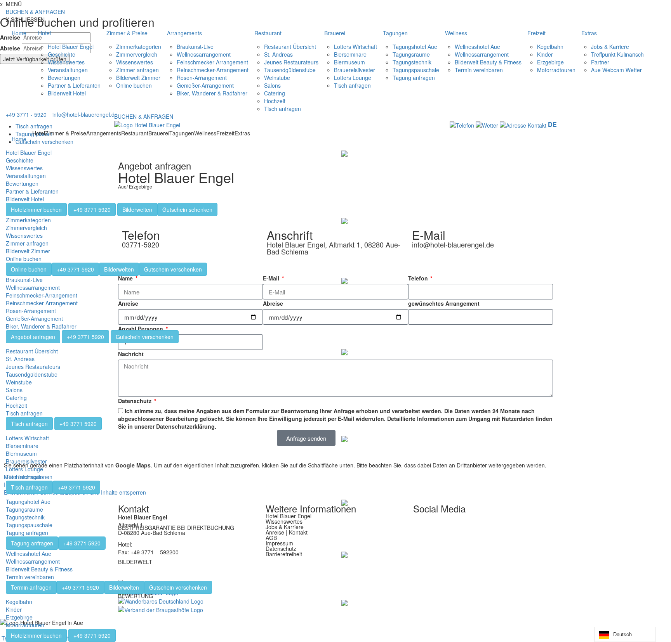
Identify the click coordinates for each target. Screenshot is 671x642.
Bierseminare (350, 54)
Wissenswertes (66, 62)
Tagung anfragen (414, 77)
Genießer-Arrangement (205, 85)
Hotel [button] (44, 33)
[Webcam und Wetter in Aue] (487, 124)
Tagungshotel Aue (415, 46)
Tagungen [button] (395, 33)
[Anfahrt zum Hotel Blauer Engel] (524, 124)
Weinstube (277, 77)
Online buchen (134, 85)
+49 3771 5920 (92, 209)
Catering (274, 93)
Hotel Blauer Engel (71, 46)
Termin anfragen (31, 587)
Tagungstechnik (412, 62)
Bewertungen (64, 77)
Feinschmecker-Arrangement (212, 62)
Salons (272, 85)
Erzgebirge (550, 62)
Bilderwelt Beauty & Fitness (488, 62)
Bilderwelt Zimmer (138, 77)
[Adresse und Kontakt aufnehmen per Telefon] (462, 124)
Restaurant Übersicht (290, 46)
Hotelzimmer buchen (36, 209)
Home (19, 139)
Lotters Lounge (352, 77)
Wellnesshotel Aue (477, 46)
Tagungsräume (411, 54)
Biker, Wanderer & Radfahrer (212, 93)
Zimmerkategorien (138, 46)
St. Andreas (278, 54)
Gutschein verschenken (173, 269)
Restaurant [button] (268, 33)
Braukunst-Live (195, 46)
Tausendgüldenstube (290, 70)
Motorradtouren (556, 70)
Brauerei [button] (334, 33)
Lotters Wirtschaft (355, 46)
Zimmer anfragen (137, 70)
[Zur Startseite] (147, 124)
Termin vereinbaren (479, 70)
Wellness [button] (456, 33)
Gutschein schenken (187, 209)
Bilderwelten (137, 209)
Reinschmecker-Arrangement (213, 70)
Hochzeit (274, 101)
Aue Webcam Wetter (616, 70)
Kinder (545, 54)
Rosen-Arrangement (202, 77)
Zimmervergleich (136, 54)
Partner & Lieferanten (74, 85)
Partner (600, 62)
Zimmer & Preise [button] (127, 33)
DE (552, 124)
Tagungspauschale (416, 70)
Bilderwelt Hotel (67, 93)
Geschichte (61, 54)
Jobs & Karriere (610, 46)
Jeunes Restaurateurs (291, 62)
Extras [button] (589, 33)
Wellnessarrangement (204, 54)
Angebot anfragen (33, 337)
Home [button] (19, 33)
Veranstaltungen (68, 70)
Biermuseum (349, 62)
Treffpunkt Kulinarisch (617, 54)
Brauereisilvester (354, 70)
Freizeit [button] (536, 33)
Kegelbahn (550, 46)
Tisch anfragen (282, 108)
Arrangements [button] (184, 33)
